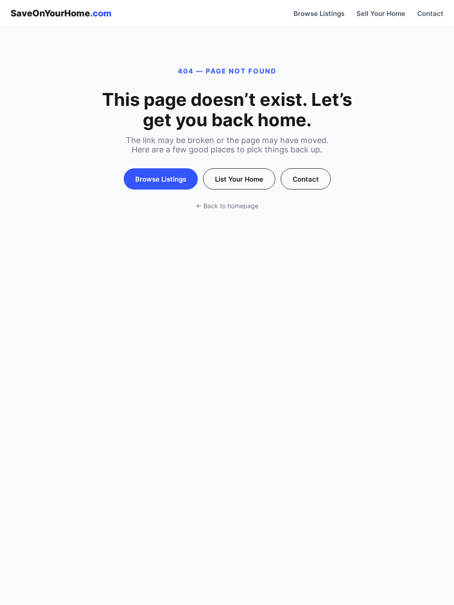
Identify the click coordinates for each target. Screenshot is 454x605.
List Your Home (239, 179)
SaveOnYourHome (61, 13)
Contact (430, 13)
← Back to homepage (227, 205)
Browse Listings (319, 13)
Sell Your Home (380, 13)
